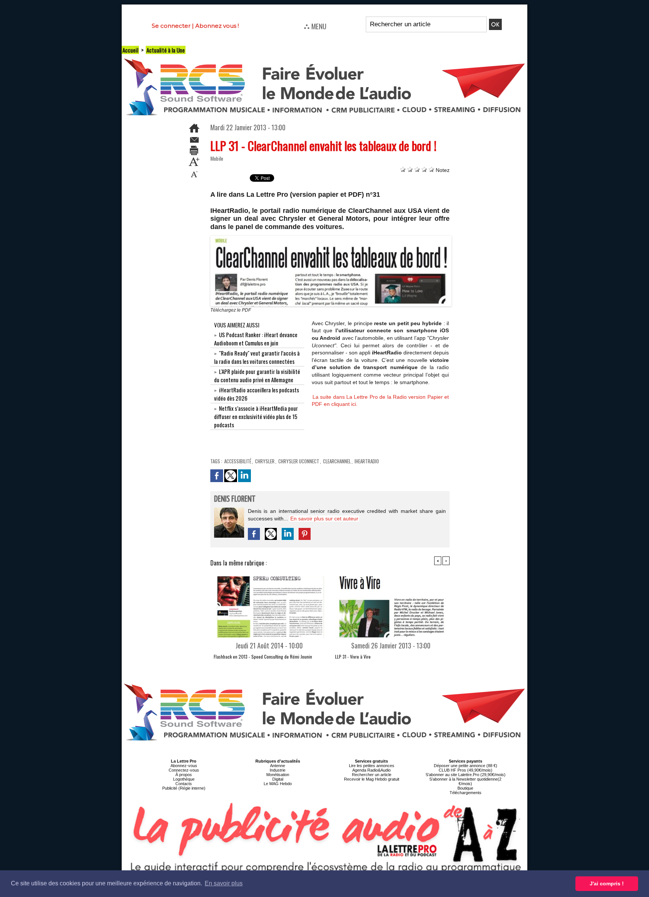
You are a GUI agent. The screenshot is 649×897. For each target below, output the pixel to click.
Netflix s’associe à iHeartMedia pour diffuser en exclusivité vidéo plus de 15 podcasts (256, 416)
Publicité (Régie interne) (183, 788)
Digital (277, 779)
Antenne (277, 765)
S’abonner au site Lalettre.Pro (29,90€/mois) (466, 774)
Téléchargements (465, 792)
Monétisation (277, 774)
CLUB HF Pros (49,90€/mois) (465, 770)
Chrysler (265, 461)
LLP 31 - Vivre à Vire (353, 656)
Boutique (465, 788)
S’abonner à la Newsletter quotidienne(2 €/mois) (465, 781)
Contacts (183, 783)
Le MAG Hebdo (278, 783)
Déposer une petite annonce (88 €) (465, 765)
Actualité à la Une (165, 50)
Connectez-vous (184, 770)
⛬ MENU (315, 26)
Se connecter (171, 25)
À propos (183, 774)
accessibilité (237, 461)
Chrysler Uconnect (298, 461)
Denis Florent (234, 499)
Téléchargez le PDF (230, 310)
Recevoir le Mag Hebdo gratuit (371, 779)
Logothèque (184, 779)
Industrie (277, 770)
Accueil (130, 50)
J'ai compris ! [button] (607, 883)
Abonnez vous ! (217, 25)
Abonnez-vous (184, 765)
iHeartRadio (367, 461)
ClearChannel (337, 461)
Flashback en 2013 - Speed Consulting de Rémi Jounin (263, 656)
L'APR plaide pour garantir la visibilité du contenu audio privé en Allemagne (257, 375)
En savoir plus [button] (224, 883)
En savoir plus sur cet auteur (324, 519)
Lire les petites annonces (371, 765)
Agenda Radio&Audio (371, 770)
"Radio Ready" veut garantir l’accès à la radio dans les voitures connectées (257, 357)
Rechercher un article (371, 774)
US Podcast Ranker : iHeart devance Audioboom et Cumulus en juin (255, 338)
